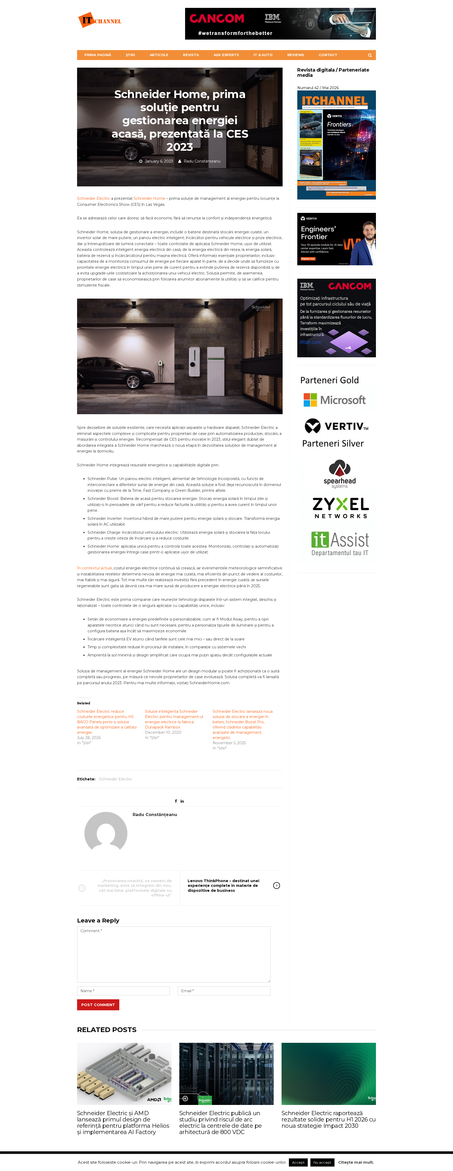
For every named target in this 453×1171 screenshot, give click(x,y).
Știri (130, 55)
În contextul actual (94, 568)
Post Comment (98, 1004)
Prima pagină (97, 55)
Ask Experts (226, 55)
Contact (328, 55)
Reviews (295, 55)
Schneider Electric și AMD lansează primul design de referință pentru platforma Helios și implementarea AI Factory (123, 1123)
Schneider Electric (93, 198)
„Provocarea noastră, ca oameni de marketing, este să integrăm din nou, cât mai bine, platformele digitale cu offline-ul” (135, 888)
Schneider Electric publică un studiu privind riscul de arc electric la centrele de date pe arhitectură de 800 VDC (220, 1123)
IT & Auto (263, 55)
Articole (159, 55)
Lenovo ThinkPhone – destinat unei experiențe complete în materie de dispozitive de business (223, 885)
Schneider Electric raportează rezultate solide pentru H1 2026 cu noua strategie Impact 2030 (329, 1119)
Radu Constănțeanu (202, 161)
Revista (191, 55)
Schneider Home (149, 198)
